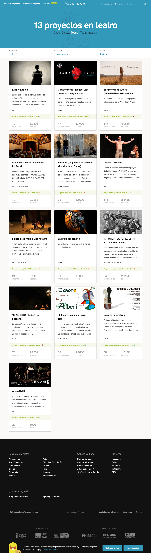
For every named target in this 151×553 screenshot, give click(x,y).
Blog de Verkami (84, 459)
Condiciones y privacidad (109, 512)
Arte (45, 459)
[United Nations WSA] (61, 535)
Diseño (12, 468)
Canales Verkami (84, 465)
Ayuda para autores (52, 496)
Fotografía (13, 472)
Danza (65, 32)
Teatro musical (88, 32)
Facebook (116, 459)
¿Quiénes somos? (85, 468)
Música (12, 475)
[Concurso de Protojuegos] (89, 535)
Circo (57, 32)
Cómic (46, 465)
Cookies (139, 512)
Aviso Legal (127, 512)
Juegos (46, 472)
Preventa (46, 3)
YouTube (116, 465)
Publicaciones (49, 475)
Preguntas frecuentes (18, 496)
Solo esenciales (112, 548)
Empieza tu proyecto (31, 3)
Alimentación (14, 459)
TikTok (115, 472)
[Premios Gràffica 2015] (20, 535)
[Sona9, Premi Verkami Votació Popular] (130, 535)
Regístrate (119, 4)
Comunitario (14, 465)
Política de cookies (51, 549)
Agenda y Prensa (85, 462)
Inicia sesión (106, 4)
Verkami (75, 4)
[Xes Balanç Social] (41, 535)
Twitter (114, 462)
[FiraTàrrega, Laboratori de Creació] (109, 535)
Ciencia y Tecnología (52, 462)
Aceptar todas (133, 548)
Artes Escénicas (16, 462)
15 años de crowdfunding (88, 472)
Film (45, 468)
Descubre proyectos (12, 3)
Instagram (116, 468)
